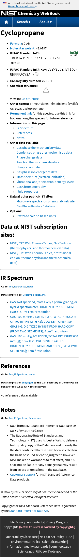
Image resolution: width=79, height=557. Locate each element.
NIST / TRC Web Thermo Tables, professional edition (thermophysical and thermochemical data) (41, 258)
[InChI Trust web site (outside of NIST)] (74, 56)
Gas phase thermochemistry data (39, 147)
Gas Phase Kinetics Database (36, 206)
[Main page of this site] (6, 22)
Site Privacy (17, 522)
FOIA (69, 537)
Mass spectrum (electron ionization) (41, 177)
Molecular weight (22, 48)
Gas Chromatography (31, 187)
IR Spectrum (25, 128)
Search (22, 21)
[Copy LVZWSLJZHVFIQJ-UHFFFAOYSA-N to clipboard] (36, 75)
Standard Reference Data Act (28, 511)
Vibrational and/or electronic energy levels (45, 182)
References (24, 133)
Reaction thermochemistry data (38, 162)
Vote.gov (55, 551)
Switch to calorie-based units (36, 216)
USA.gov (41, 551)
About (44, 21)
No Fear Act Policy (52, 537)
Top (11, 286)
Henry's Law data (28, 167)
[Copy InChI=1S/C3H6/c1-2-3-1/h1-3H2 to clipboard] (18, 64)
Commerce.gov (60, 546)
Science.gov (26, 551)
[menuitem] (6, 22)
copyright (27, 382)
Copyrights (11, 527)
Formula (16, 43)
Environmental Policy (25, 542)
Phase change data (29, 157)
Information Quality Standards (27, 546)
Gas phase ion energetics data (37, 172)
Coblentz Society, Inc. (34, 294)
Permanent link (21, 113)
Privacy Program (57, 522)
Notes (21, 138)
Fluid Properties (27, 191)
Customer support (22, 474)
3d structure (30, 99)
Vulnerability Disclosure (21, 537)
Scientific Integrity (54, 542)
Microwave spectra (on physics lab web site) (46, 201)
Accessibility (35, 522)
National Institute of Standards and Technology (9, 13)
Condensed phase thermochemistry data (44, 152)
